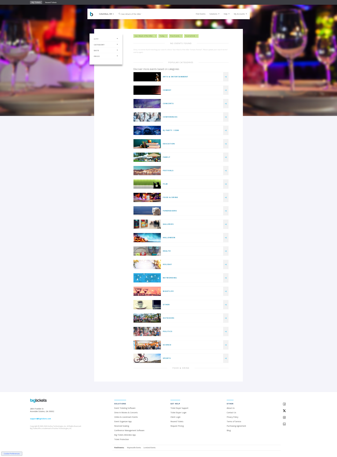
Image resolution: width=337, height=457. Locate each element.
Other (166, 304)
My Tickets (36, 2)
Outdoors (168, 318)
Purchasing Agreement (236, 426)
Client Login (175, 417)
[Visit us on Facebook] (295, 404)
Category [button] (99, 45)
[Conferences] (147, 117)
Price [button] (97, 56)
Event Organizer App (123, 421)
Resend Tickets (51, 2)
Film (165, 184)
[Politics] (147, 331)
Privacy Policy (232, 417)
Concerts (168, 103)
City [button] (96, 39)
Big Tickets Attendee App (125, 435)
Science (167, 345)
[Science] (147, 344)
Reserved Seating (121, 426)
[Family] (147, 157)
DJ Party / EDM (171, 130)
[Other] (147, 304)
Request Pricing (177, 426)
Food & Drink (170, 197)
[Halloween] (147, 237)
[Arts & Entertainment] (147, 76)
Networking (170, 278)
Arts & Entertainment (175, 77)
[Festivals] (147, 170)
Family (166, 157)
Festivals (168, 170)
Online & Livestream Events (126, 417)
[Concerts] (147, 103)
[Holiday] (147, 264)
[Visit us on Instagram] (295, 417)
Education (169, 144)
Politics (167, 331)
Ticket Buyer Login (178, 412)
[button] (106, 14)
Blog (229, 430)
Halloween (169, 237)
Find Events (200, 14)
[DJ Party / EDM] (147, 130)
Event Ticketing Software (124, 408)
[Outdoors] (147, 318)
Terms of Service (234, 421)
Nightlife (168, 291)
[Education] (147, 143)
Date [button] (96, 50)
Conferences (170, 117)
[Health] (147, 251)
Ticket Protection (121, 439)
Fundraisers (170, 211)
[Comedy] (147, 90)
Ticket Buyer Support (179, 408)
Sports (167, 358)
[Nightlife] (147, 291)
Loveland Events (149, 447)
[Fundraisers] (147, 210)
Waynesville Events (134, 447)
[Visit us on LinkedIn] (295, 424)
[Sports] (147, 358)
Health (167, 251)
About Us (231, 408)
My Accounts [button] (239, 14)
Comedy (167, 90)
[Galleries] (147, 224)
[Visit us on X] (295, 411)
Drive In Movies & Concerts (126, 412)
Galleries (168, 224)
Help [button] (226, 14)
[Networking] (147, 277)
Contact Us (231, 412)
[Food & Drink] (147, 197)
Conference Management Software (129, 430)
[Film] (147, 184)
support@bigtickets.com (40, 419)
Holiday (167, 264)
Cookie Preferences (12, 453)
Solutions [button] (213, 14)
